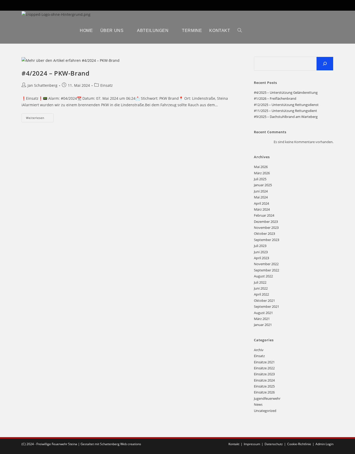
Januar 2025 (263, 185)
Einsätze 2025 (264, 386)
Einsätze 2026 (264, 392)
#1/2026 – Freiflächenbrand (275, 98)
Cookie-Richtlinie (299, 444)
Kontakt (233, 444)
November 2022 (266, 264)
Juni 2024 (261, 191)
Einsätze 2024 (264, 380)
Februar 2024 (264, 215)
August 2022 (263, 276)
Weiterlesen (40, 118)
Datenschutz (274, 444)
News (258, 404)
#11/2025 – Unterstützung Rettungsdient (285, 110)
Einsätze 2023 (264, 374)
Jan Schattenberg (42, 85)
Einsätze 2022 (264, 368)
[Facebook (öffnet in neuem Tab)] (325, 5)
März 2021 (262, 318)
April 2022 (261, 294)
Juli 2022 (260, 282)
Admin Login (324, 444)
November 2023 (266, 227)
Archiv (259, 350)
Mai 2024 (261, 197)
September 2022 (266, 270)
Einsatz (106, 85)
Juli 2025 (260, 179)
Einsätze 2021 (264, 362)
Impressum (252, 444)
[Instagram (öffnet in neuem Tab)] (327, 5)
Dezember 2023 (266, 221)
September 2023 (266, 239)
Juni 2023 (261, 252)
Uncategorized (265, 410)
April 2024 (261, 203)
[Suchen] (324, 64)
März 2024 (262, 209)
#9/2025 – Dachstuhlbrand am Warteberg (286, 116)
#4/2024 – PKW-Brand (55, 73)
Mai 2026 (261, 166)
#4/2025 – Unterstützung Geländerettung (286, 92)
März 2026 (262, 173)
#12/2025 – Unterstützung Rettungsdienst (286, 104)
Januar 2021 (263, 324)
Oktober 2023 (264, 233)
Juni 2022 (261, 288)
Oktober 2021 (264, 300)
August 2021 (263, 312)
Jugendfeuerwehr (267, 398)
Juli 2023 (260, 245)
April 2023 (261, 258)
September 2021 (266, 306)
